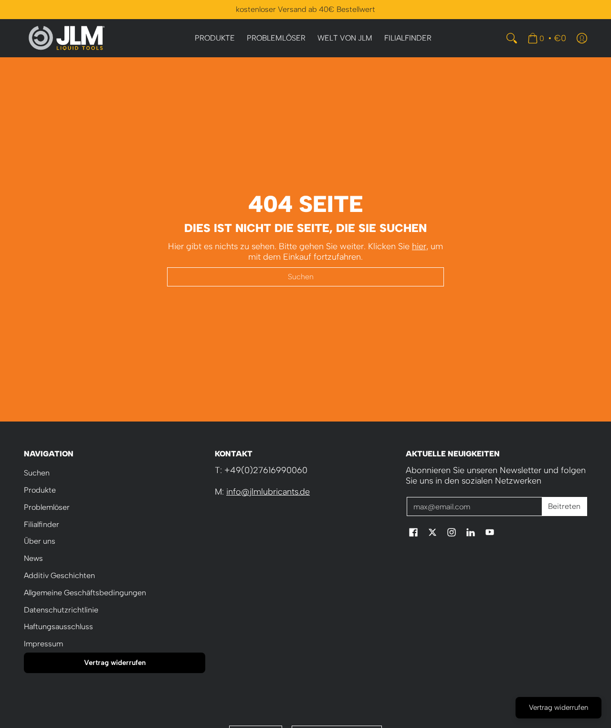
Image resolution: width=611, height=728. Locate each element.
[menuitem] (215, 38)
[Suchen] (511, 38)
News (33, 558)
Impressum (43, 643)
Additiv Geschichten (59, 575)
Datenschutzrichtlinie (61, 609)
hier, (420, 246)
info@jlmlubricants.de (268, 491)
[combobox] (305, 276)
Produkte (40, 490)
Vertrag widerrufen (115, 662)
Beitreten (564, 506)
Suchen (37, 472)
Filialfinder (41, 524)
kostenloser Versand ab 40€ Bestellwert (305, 9)
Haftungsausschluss (58, 626)
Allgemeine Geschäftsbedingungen (85, 592)
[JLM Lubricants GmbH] (67, 38)
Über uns (39, 541)
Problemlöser (47, 507)
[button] (413, 533)
